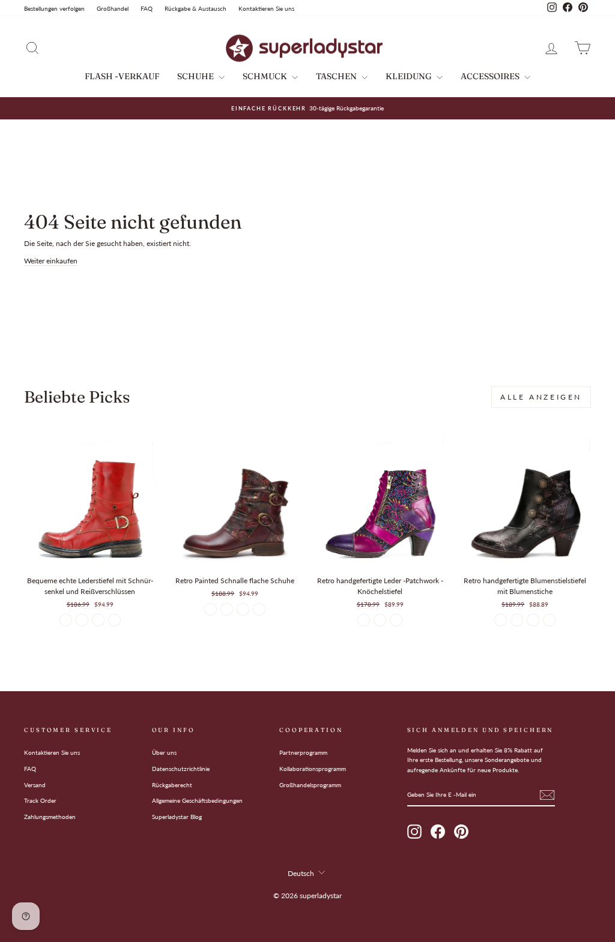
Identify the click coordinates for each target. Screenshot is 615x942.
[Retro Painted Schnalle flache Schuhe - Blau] (259, 609)
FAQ (147, 8)
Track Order (40, 800)
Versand (35, 784)
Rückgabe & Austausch (195, 8)
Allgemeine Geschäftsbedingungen (197, 800)
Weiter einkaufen (50, 260)
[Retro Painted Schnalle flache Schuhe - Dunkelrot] (210, 609)
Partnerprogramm (303, 752)
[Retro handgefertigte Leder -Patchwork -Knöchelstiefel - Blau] (396, 620)
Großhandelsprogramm (310, 784)
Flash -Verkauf (122, 76)
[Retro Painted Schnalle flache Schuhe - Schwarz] (243, 609)
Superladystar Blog (177, 816)
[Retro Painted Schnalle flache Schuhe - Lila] (226, 609)
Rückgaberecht (172, 784)
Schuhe (196, 76)
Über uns (164, 752)
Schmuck (266, 76)
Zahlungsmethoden (50, 816)
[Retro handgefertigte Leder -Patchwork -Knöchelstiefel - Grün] (380, 620)
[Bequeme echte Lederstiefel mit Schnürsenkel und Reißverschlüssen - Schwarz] (98, 620)
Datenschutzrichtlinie (181, 768)
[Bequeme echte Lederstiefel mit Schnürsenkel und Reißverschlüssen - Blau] (82, 620)
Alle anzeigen (541, 396)
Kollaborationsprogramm (312, 768)
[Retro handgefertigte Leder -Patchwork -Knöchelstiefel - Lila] (363, 620)
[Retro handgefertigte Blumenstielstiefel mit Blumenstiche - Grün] (533, 620)
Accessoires (491, 76)
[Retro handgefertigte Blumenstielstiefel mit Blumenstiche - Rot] (549, 620)
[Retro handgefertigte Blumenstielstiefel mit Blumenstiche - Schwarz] (500, 620)
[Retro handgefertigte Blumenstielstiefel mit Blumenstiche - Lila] (517, 620)
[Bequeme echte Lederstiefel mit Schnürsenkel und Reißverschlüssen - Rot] (65, 620)
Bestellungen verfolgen (54, 8)
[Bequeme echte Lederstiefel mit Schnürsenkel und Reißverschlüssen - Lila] (114, 620)
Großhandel (113, 8)
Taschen (337, 76)
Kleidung (410, 76)
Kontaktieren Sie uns (266, 8)
